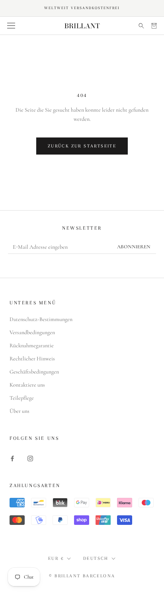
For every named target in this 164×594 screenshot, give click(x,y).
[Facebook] (12, 457)
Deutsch (96, 558)
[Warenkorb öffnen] (154, 26)
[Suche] (141, 26)
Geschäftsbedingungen (34, 371)
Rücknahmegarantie (32, 345)
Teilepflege (22, 398)
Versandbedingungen (32, 332)
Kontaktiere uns (27, 384)
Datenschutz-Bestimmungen (41, 319)
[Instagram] (30, 457)
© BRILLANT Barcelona (82, 576)
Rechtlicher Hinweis (32, 358)
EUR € (56, 558)
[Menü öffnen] (11, 26)
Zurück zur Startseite (82, 146)
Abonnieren (133, 247)
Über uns (19, 411)
